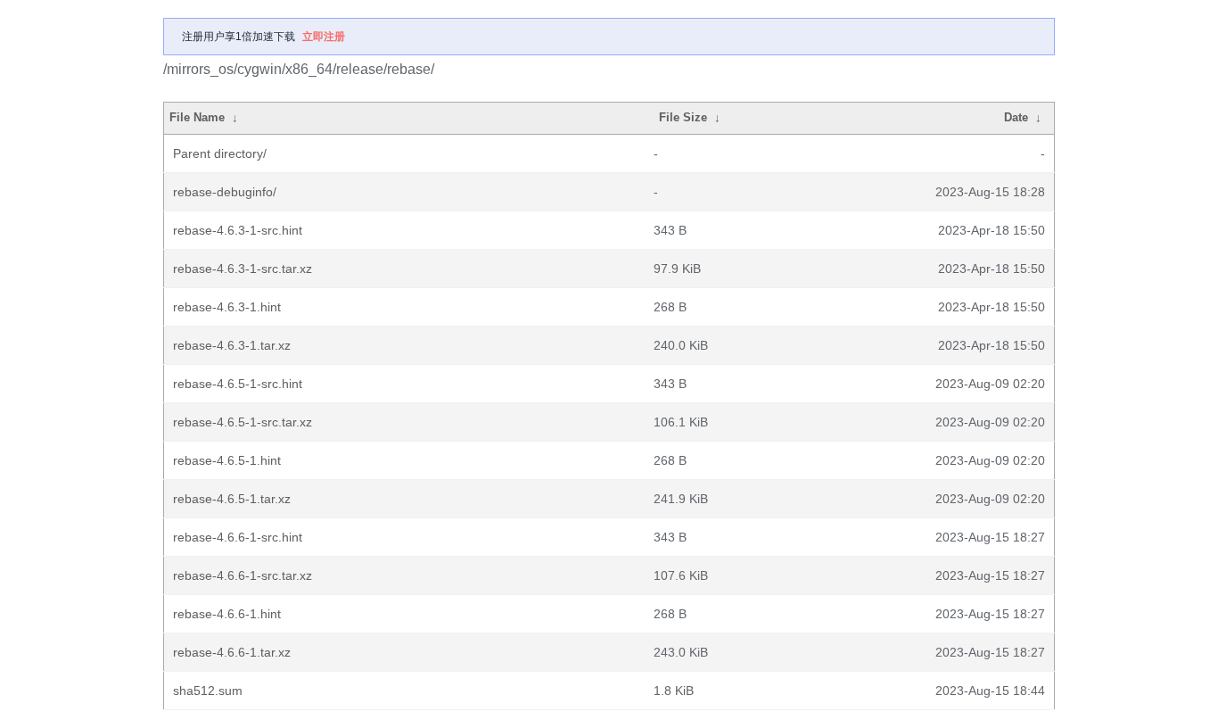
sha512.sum (208, 690)
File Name (197, 117)
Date (1016, 117)
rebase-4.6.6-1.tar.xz (232, 652)
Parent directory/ (220, 153)
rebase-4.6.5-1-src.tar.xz (242, 422)
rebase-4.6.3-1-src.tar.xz (242, 268)
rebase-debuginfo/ (224, 192)
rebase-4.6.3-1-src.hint (237, 230)
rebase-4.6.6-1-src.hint (237, 537)
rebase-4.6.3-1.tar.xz (232, 345)
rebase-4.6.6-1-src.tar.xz (242, 575)
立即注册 (323, 36)
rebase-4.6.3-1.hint (227, 307)
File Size (683, 117)
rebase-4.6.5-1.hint (227, 460)
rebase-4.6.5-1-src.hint (237, 383)
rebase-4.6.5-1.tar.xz (232, 499)
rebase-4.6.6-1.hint (227, 614)
